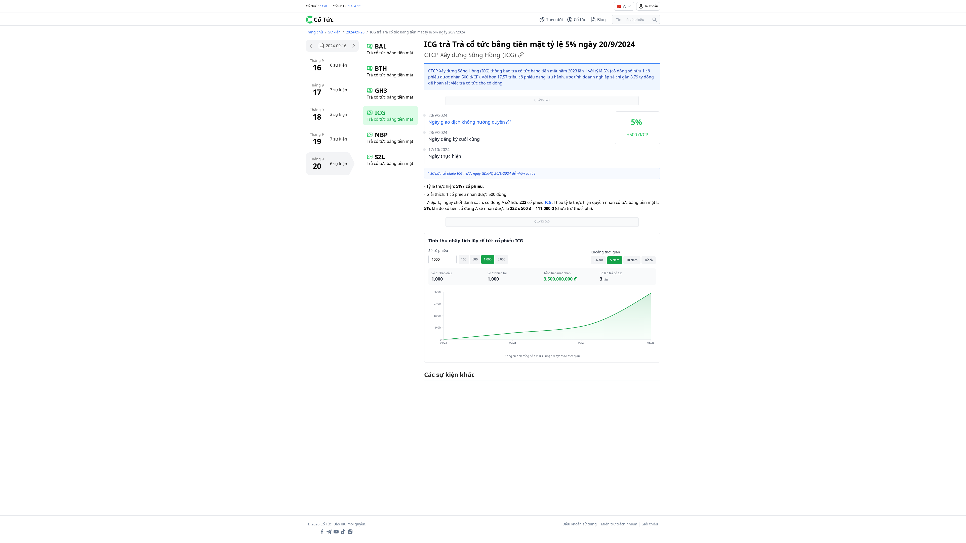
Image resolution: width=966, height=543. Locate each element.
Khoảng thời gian (605, 252)
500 (475, 259)
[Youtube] (336, 532)
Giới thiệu (649, 524)
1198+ (324, 6)
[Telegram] (329, 532)
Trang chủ (314, 32)
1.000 (488, 259)
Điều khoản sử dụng (579, 524)
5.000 (501, 259)
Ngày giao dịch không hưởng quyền (466, 122)
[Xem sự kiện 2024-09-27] (354, 46)
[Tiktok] (343, 532)
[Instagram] (350, 532)
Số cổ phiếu (438, 250)
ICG (548, 202)
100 (463, 259)
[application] (542, 320)
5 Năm (614, 260)
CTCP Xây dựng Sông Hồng (470, 55)
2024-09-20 (355, 32)
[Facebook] (322, 532)
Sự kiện (334, 32)
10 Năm (631, 260)
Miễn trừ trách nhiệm (619, 524)
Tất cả (649, 260)
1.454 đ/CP (355, 6)
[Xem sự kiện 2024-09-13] (311, 46)
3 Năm (598, 260)
